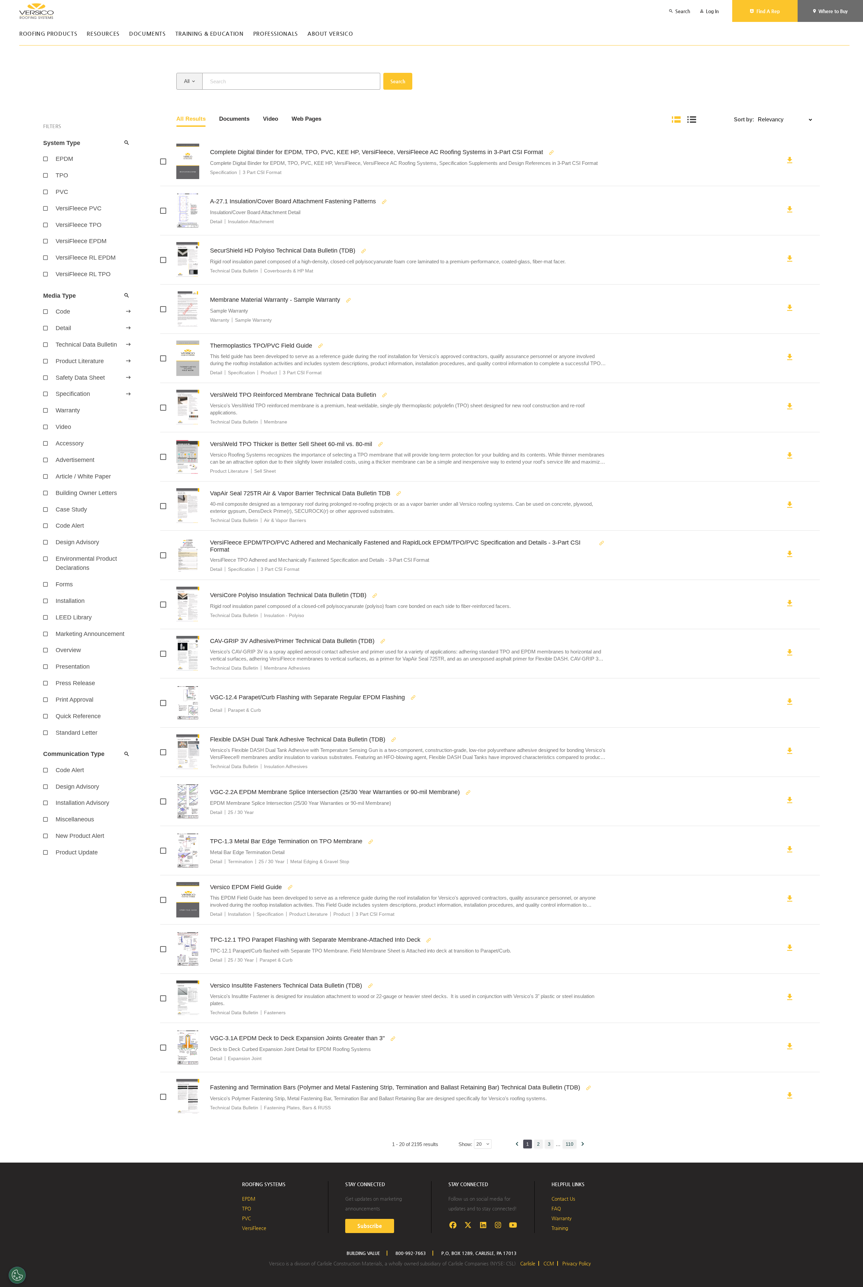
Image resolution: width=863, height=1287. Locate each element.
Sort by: (744, 119)
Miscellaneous (75, 819)
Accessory (70, 443)
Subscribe (369, 1226)
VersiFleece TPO (78, 225)
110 (569, 1144)
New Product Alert (80, 835)
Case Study (71, 509)
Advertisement (75, 460)
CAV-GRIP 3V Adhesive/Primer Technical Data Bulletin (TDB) (292, 641)
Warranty (68, 410)
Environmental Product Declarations (86, 563)
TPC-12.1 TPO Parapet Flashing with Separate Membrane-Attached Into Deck (315, 939)
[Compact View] (691, 119)
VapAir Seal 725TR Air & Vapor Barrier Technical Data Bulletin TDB (300, 493)
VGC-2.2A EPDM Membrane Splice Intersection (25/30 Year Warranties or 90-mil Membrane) (335, 792)
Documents (147, 34)
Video (63, 426)
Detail (63, 328)
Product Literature (80, 361)
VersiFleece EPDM (81, 241)
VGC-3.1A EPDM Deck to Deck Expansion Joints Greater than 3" (297, 1038)
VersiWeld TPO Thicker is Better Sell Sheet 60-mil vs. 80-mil (291, 444)
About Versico (330, 34)
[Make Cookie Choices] (17, 1275)
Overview (68, 650)
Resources (103, 34)
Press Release (75, 683)
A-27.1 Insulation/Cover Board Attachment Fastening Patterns (293, 201)
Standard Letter (76, 732)
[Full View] (676, 119)
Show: (465, 1144)
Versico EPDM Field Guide (246, 887)
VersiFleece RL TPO (83, 274)
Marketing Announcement (90, 634)
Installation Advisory (82, 802)
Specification (73, 393)
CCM (548, 1263)
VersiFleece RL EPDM (86, 257)
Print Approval (74, 699)
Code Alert (70, 525)
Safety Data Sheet (80, 377)
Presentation (73, 666)
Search (397, 81)
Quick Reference (78, 716)
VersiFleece (254, 1228)
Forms (64, 584)
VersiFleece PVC (78, 208)
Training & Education (209, 34)
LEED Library (74, 617)
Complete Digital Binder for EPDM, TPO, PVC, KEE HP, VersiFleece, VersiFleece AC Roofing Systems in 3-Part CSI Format (376, 152)
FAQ (556, 1208)
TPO (62, 175)
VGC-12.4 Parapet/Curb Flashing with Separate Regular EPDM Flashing (307, 697)
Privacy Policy (576, 1263)
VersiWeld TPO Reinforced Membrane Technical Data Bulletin (293, 394)
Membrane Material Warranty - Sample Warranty (275, 299)
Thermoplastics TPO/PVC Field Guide (261, 345)
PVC (62, 191)
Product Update (77, 852)
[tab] (191, 119)
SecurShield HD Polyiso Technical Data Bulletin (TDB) (282, 250)
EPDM (64, 158)
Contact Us (563, 1198)
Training (560, 1228)
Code (63, 311)
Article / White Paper (83, 476)
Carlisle (527, 1263)
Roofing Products (48, 34)
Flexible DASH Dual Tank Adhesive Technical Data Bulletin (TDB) (297, 739)
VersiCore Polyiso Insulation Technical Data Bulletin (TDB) (288, 595)
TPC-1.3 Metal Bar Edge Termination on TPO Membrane (286, 841)
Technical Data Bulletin (86, 344)
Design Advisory (77, 542)
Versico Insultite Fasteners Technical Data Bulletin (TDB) (286, 985)
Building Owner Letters (86, 493)
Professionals (275, 34)
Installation (70, 600)
